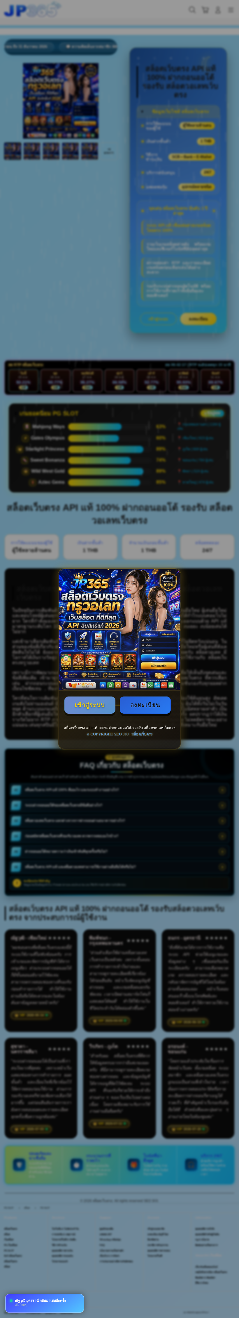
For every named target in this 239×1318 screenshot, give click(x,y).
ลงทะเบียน (145, 705)
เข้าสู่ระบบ (90, 705)
